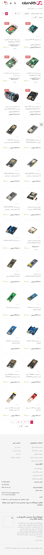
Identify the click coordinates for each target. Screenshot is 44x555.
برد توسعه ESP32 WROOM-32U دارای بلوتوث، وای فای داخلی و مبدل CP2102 (12, 209)
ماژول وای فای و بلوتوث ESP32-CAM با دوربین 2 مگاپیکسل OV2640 (34, 209)
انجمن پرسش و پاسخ (36, 457)
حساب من (17, 447)
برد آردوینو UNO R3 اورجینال (33, 40)
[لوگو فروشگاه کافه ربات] (32, 3)
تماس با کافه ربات (37, 472)
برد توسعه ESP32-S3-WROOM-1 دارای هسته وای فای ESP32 (12, 142)
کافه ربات (40, 8)
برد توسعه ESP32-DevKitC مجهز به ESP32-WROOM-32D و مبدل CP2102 (33, 142)
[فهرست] (3, 13)
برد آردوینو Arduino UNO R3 (12, 240)
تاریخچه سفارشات (15, 457)
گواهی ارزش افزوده (37, 479)
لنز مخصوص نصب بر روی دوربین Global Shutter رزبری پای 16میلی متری (12, 109)
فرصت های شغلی (37, 475)
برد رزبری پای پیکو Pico (13, 307)
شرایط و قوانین (38, 454)
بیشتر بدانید (38, 540)
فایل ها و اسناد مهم (36, 461)
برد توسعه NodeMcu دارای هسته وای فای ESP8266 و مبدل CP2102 (12, 377)
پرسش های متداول (37, 447)
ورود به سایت (16, 451)
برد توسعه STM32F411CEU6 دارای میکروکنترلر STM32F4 (13, 276)
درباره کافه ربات (38, 468)
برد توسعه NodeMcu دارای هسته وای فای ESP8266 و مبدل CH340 (33, 377)
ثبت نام (18, 454)
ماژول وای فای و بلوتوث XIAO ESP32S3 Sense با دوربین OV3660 (34, 243)
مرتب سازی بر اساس (36, 13)
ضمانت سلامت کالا (37, 451)
